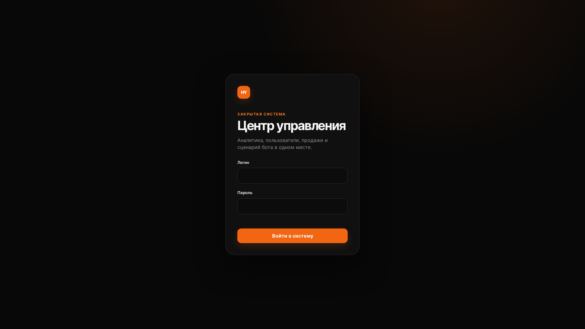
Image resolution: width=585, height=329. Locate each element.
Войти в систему (292, 236)
